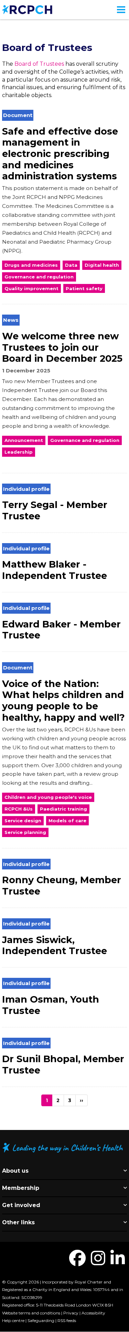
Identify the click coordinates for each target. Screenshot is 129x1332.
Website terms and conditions (31, 1312)
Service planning (25, 832)
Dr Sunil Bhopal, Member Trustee (63, 1064)
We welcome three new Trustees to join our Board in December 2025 (62, 347)
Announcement (23, 440)
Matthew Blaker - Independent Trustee (54, 570)
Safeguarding (41, 1320)
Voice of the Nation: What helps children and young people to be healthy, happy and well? (63, 700)
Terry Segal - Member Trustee (54, 510)
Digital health (102, 265)
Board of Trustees (39, 64)
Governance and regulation (39, 276)
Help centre (13, 1320)
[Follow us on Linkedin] (117, 1262)
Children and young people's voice (48, 797)
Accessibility (93, 1312)
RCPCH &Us (18, 809)
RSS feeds (66, 1320)
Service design (22, 820)
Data (71, 265)
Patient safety (84, 288)
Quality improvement (31, 288)
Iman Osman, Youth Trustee (50, 1005)
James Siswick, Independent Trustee (54, 945)
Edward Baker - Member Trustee (61, 630)
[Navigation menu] (121, 9)
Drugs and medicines (31, 265)
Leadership (18, 452)
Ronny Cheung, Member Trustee (61, 885)
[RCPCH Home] (27, 9)
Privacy (70, 1312)
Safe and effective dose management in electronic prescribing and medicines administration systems (60, 154)
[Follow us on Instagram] (98, 1262)
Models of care (67, 820)
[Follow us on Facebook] (77, 1262)
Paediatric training (63, 809)
